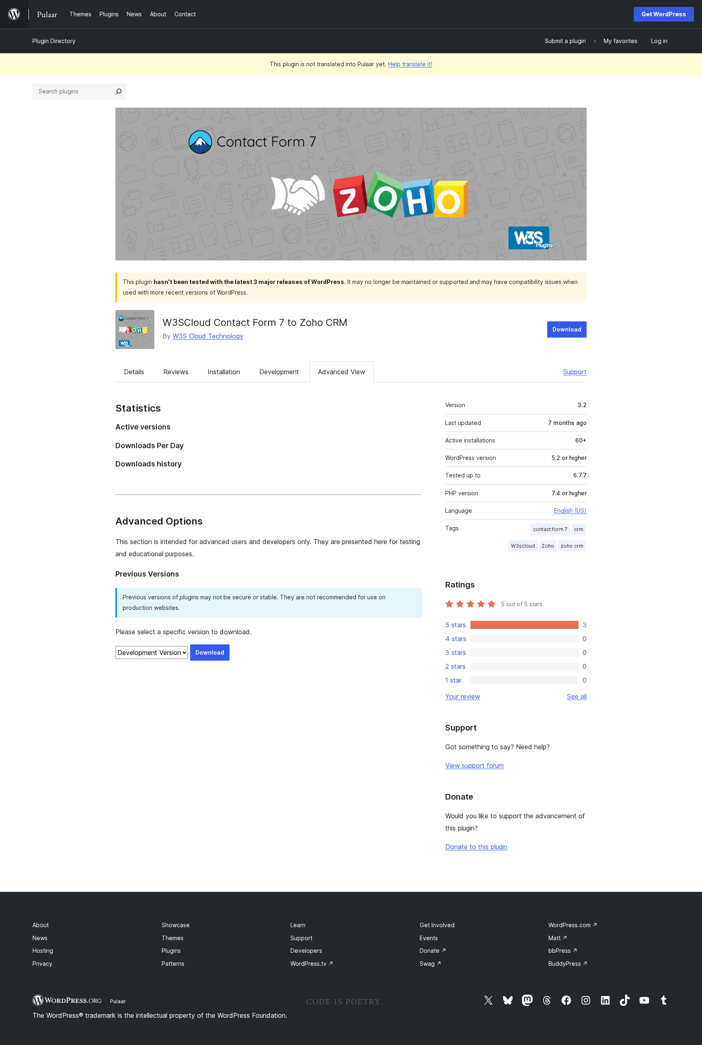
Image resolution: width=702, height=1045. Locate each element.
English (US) (570, 510)
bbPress (563, 950)
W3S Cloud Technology (208, 336)
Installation (224, 372)
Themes (173, 937)
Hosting (42, 950)
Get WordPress (663, 14)
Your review (462, 696)
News (40, 937)
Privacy (42, 963)
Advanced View (341, 372)
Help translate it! (410, 64)
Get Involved (437, 924)
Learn (298, 924)
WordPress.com (573, 924)
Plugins (171, 950)
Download (566, 329)
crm (578, 529)
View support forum (474, 765)
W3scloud (523, 546)
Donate (433, 950)
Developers (306, 950)
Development (279, 372)
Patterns (173, 963)
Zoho (548, 546)
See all (577, 696)
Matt (558, 937)
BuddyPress (568, 963)
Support (575, 372)
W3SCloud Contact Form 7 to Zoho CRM (254, 322)
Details (134, 372)
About (40, 924)
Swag (431, 963)
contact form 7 (550, 529)
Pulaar (118, 1001)
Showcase (176, 924)
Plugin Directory (54, 40)
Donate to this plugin (476, 847)
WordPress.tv (312, 963)
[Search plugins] (118, 91)
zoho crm (572, 546)
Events (429, 937)
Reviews (175, 372)
